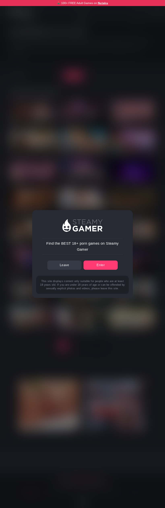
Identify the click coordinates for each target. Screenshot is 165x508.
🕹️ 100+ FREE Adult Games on (82, 3)
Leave (64, 265)
